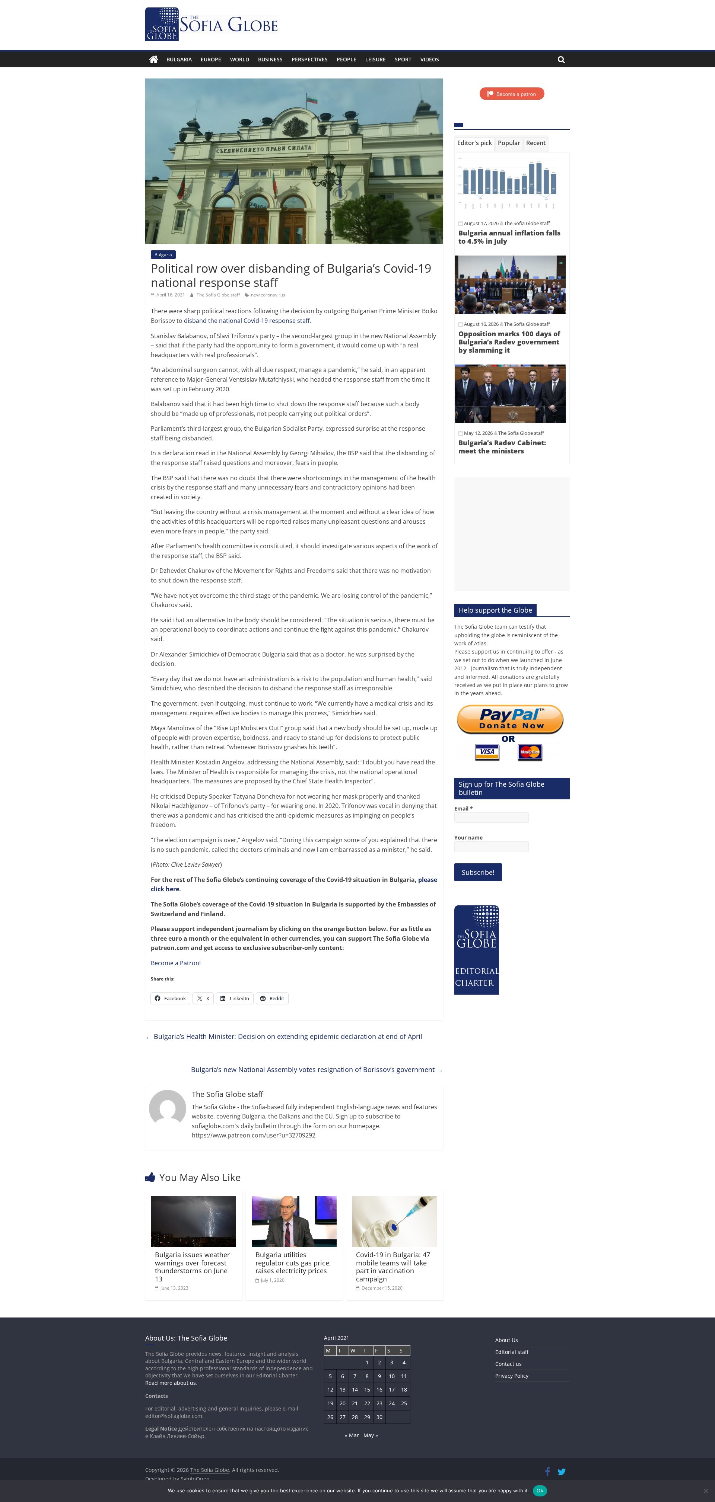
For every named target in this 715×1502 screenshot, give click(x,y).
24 (392, 1403)
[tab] (474, 144)
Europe (211, 59)
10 (392, 1376)
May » (370, 1435)
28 (355, 1417)
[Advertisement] (512, 534)
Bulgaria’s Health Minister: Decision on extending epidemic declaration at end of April (283, 1036)
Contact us (508, 1363)
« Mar (352, 1435)
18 (404, 1389)
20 (343, 1403)
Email (463, 808)
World (239, 59)
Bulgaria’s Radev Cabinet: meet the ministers (502, 446)
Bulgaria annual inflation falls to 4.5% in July (509, 236)
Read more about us (170, 1382)
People (346, 59)
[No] (705, 1491)
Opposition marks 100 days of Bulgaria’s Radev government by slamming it (509, 341)
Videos (429, 59)
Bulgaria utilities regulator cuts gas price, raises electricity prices (293, 1262)
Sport (403, 59)
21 (355, 1403)
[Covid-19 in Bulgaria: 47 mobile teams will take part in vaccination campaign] (394, 1201)
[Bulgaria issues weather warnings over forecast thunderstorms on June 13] (193, 1201)
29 (367, 1417)
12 (330, 1389)
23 (379, 1403)
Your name (468, 837)
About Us (506, 1340)
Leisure (375, 59)
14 (355, 1389)
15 (367, 1389)
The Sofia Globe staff (219, 295)
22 (367, 1403)
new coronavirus (268, 295)
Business (270, 59)
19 (330, 1403)
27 (343, 1417)
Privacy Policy (511, 1375)
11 (404, 1376)
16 (379, 1389)
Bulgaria (179, 59)
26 (330, 1417)
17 (392, 1389)
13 (343, 1389)
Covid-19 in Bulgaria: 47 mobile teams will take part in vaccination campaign (393, 1266)
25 (404, 1403)
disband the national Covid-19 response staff (247, 321)
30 (379, 1417)
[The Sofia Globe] (153, 59)
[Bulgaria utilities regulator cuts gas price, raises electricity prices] (294, 1201)
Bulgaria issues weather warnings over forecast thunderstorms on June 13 (192, 1266)
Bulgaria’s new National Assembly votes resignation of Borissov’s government (317, 1069)
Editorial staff (511, 1351)
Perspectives (310, 59)
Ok (540, 1490)
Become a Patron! (176, 963)
